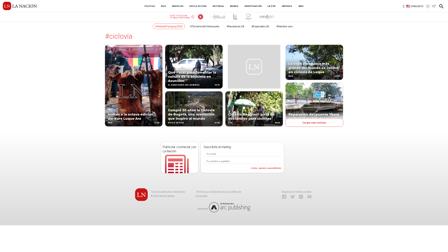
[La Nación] (20, 6)
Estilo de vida (176, 123)
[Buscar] (441, 6)
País (110, 123)
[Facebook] (284, 197)
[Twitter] (292, 197)
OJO (230, 123)
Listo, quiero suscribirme (266, 168)
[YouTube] (309, 197)
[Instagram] (301, 197)
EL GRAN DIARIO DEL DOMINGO (184, 85)
